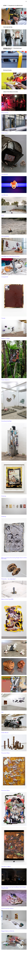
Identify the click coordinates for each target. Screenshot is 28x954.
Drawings (3, 496)
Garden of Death (5, 338)
